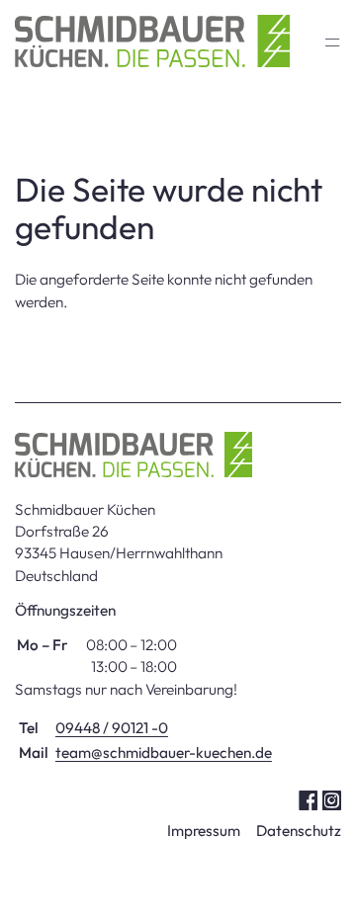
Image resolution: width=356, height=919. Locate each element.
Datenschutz (298, 830)
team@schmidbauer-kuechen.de (163, 752)
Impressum (203, 830)
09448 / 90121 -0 (111, 727)
